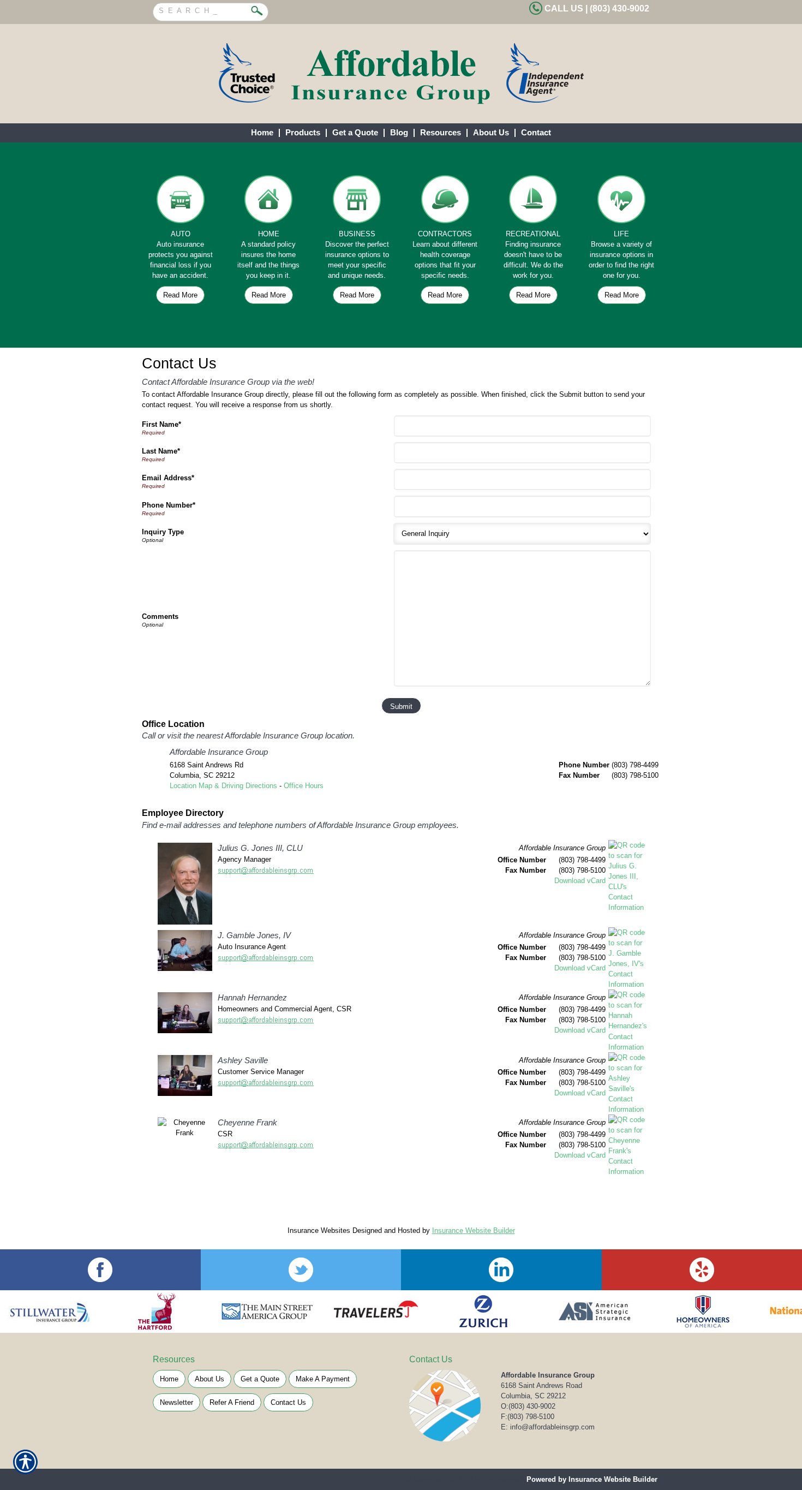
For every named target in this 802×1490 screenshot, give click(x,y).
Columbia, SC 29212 (533, 1396)
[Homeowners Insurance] (269, 202)
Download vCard (580, 881)
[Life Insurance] (621, 202)
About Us (209, 1379)
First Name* (161, 424)
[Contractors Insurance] (445, 202)
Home (169, 1379)
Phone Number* (168, 505)
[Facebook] (100, 1269)
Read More (180, 295)
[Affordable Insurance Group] (401, 73)
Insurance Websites (319, 1230)
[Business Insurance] (357, 202)
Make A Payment (323, 1379)
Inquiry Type (163, 532)
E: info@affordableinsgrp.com (548, 1427)
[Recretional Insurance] (534, 202)
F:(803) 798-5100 (527, 1416)
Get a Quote (260, 1379)
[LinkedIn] (501, 1269)
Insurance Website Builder (473, 1230)
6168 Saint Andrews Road (541, 1385)
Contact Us (288, 1402)
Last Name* (161, 451)
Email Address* (168, 478)
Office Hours (304, 786)
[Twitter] (301, 1269)
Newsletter (176, 1402)
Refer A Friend (232, 1402)
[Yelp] (702, 1269)
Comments (160, 616)
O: (528, 1406)
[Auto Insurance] (181, 202)
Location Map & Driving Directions (223, 786)
